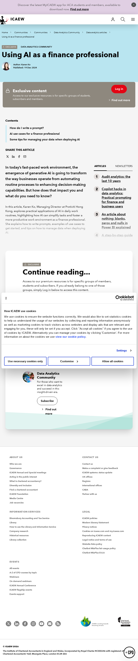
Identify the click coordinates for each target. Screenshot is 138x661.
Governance (16, 468)
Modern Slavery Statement (95, 522)
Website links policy (92, 544)
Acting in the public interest (23, 476)
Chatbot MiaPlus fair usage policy (99, 548)
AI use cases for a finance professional (35, 133)
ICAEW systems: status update (97, 472)
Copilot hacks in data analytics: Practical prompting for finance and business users (116, 197)
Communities (21, 32)
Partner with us (89, 494)
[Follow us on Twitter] (8, 623)
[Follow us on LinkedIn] (16, 623)
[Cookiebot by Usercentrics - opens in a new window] (118, 298)
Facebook (19, 156)
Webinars (14, 576)
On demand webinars (20, 581)
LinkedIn (13, 156)
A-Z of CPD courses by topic (23, 572)
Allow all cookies (112, 361)
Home (5, 32)
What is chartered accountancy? (25, 481)
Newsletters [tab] (124, 166)
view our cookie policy (71, 336)
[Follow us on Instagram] (33, 623)
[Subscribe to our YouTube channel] (41, 623)
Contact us (87, 463)
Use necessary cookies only (25, 361)
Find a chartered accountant (24, 489)
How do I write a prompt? (27, 128)
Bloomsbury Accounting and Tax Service (29, 518)
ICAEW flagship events (21, 589)
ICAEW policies (89, 518)
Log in (119, 89)
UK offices (87, 476)
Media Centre (16, 498)
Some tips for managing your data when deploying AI (45, 139)
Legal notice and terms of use (97, 539)
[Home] (14, 19)
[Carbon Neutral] (96, 622)
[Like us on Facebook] (25, 623)
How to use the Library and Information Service (33, 526)
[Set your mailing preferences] (49, 623)
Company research (19, 531)
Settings (121, 350)
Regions (86, 481)
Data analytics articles (96, 32)
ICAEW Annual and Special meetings (28, 472)
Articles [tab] (100, 166)
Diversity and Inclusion (21, 485)
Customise (67, 361)
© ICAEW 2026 (11, 646)
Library (13, 522)
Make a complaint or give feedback (100, 468)
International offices (92, 485)
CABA (85, 489)
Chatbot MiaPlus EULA (93, 552)
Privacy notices (89, 526)
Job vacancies (17, 502)
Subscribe (47, 401)
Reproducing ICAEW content (96, 535)
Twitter (7, 156)
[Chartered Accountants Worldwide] (123, 622)
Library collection (18, 539)
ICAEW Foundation (19, 494)
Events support (17, 594)
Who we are (16, 463)
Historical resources (19, 535)
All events (14, 568)
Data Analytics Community (67, 32)
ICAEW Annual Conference (23, 585)
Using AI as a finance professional (18, 37)
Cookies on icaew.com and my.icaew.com (103, 531)
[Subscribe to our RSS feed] (58, 623)
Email (25, 156)
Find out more (79, 9)
